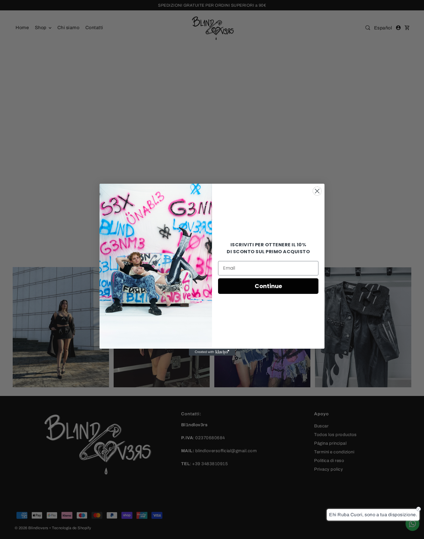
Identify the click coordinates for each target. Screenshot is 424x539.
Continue (268, 286)
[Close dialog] (317, 191)
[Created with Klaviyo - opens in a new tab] (212, 352)
